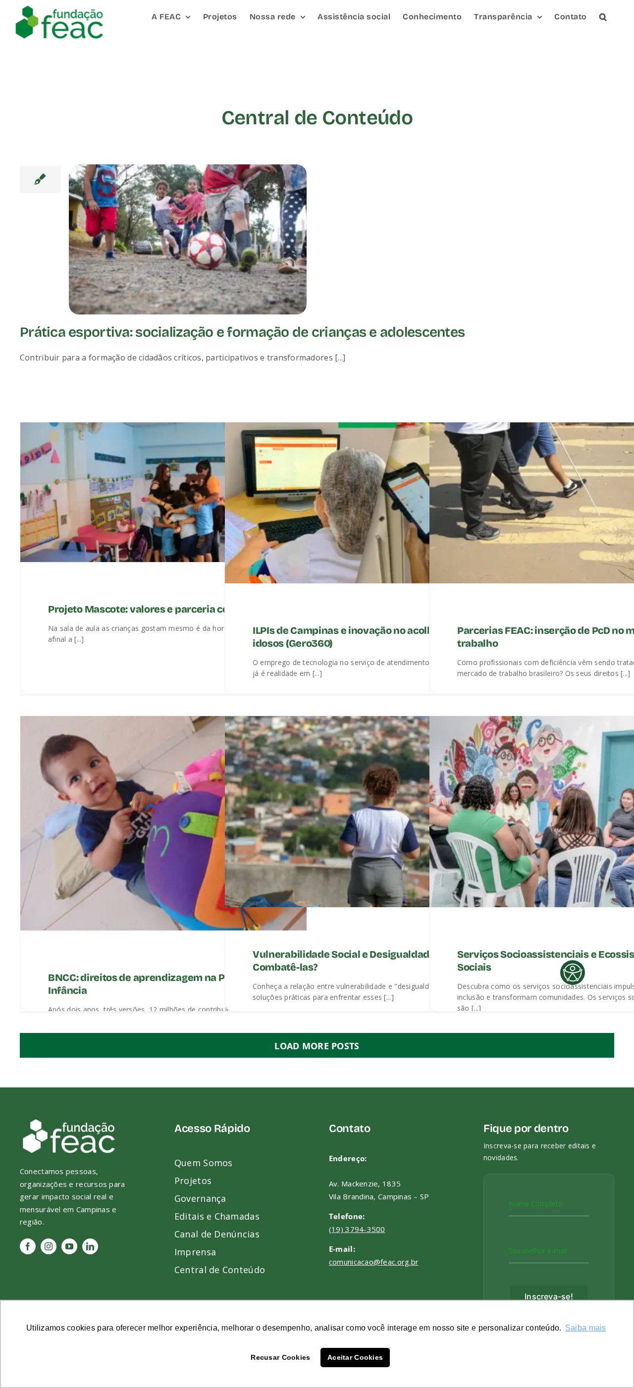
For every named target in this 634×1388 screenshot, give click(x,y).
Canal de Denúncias (217, 1234)
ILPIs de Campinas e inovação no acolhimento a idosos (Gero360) (364, 636)
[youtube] (69, 1246)
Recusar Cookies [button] (280, 1357)
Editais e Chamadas (217, 1216)
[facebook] (28, 1246)
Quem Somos (203, 1163)
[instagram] (48, 1246)
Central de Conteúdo (219, 1270)
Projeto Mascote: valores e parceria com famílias (163, 609)
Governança (200, 1198)
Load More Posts (316, 1046)
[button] (603, 16)
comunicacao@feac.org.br (374, 1262)
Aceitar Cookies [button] (355, 1357)
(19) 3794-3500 (357, 1229)
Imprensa (195, 1252)
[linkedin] (90, 1246)
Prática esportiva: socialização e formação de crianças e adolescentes (242, 332)
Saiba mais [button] (585, 1328)
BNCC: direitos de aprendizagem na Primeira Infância (154, 984)
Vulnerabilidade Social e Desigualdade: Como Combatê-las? (360, 960)
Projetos (192, 1180)
